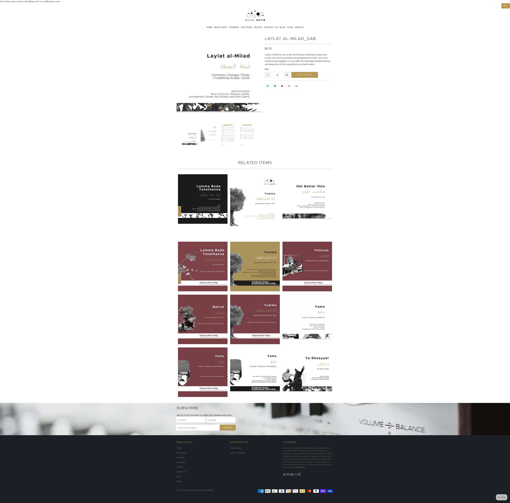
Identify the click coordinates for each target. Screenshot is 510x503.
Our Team (246, 27)
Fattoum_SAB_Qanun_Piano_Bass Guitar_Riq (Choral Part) (307, 266)
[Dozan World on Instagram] (295, 474)
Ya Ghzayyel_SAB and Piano (307, 372)
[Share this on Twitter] (268, 86)
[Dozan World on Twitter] (284, 474)
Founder (234, 27)
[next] (257, 78)
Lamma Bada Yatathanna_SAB (203, 199)
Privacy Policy (235, 448)
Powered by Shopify (204, 490)
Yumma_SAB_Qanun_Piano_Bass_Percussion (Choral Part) (255, 319)
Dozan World (189, 490)
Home (209, 27)
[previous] (181, 78)
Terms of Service (237, 453)
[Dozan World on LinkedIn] (299, 474)
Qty (267, 69)
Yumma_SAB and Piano (255, 206)
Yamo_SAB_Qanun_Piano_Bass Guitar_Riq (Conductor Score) (255, 372)
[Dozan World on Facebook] (288, 474)
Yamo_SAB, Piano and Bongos (307, 319)
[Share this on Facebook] (275, 86)
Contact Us (271, 27)
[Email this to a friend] (296, 86)
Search (299, 27)
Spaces (258, 27)
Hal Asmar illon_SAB (307, 199)
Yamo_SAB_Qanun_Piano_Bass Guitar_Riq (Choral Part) (203, 372)
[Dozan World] (255, 15)
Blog (283, 27)
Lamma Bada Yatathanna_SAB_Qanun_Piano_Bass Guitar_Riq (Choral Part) (203, 266)
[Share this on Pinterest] (282, 86)
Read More (300, 467)
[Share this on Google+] (289, 86)
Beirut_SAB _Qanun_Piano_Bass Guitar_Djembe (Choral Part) (203, 319)
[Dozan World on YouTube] (292, 474)
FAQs (290, 27)
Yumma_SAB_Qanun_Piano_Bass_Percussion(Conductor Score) (255, 266)
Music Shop (220, 27)
